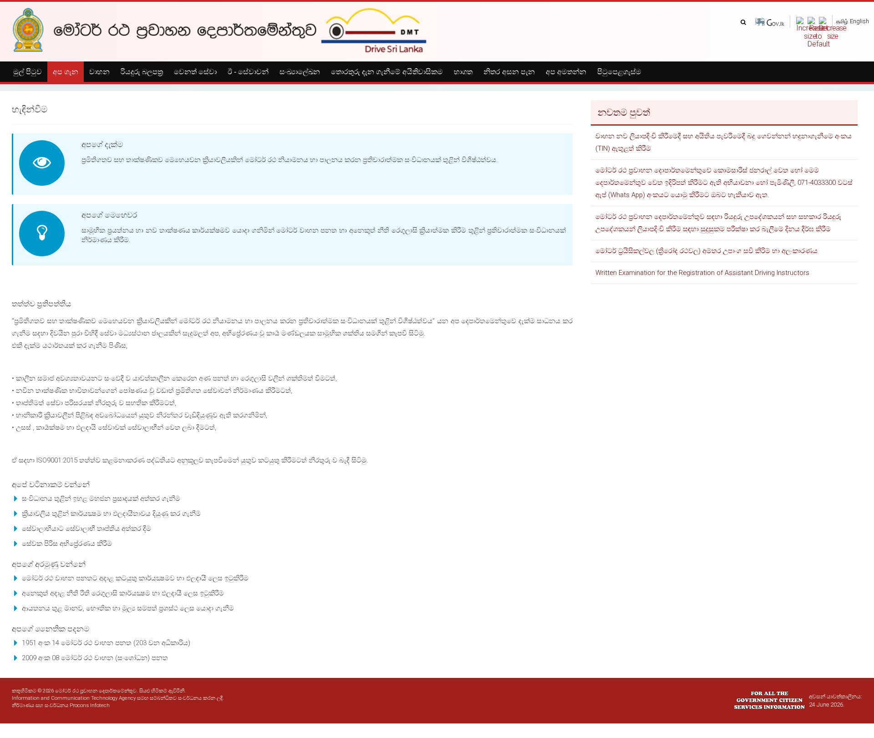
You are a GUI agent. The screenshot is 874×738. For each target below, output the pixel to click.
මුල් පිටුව (27, 72)
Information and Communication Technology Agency (74, 698)
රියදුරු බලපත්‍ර (142, 72)
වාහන (99, 72)
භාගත (463, 72)
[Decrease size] (832, 28)
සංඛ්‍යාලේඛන (299, 72)
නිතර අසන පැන (509, 72)
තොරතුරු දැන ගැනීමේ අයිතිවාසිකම (387, 72)
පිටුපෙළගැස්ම (619, 72)
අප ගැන (65, 72)
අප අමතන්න (566, 72)
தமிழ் (842, 21)
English (859, 21)
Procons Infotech (90, 705)
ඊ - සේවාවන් (248, 72)
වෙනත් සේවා (195, 72)
